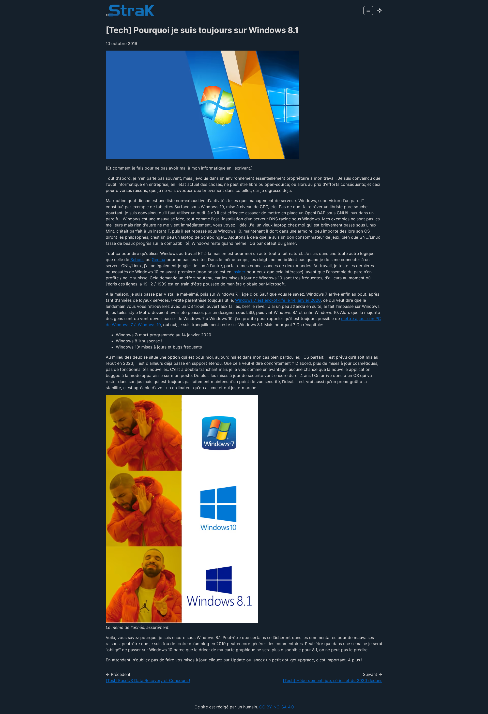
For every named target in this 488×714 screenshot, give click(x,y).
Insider (239, 271)
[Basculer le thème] (379, 10)
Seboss (137, 259)
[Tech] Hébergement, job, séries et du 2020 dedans (332, 680)
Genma (158, 259)
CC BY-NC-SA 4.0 (276, 706)
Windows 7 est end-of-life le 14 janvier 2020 (278, 300)
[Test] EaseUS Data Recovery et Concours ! (148, 680)
